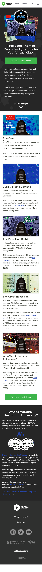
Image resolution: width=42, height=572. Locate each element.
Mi (11, 484)
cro (13, 484)
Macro (22, 484)
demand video (19, 205)
